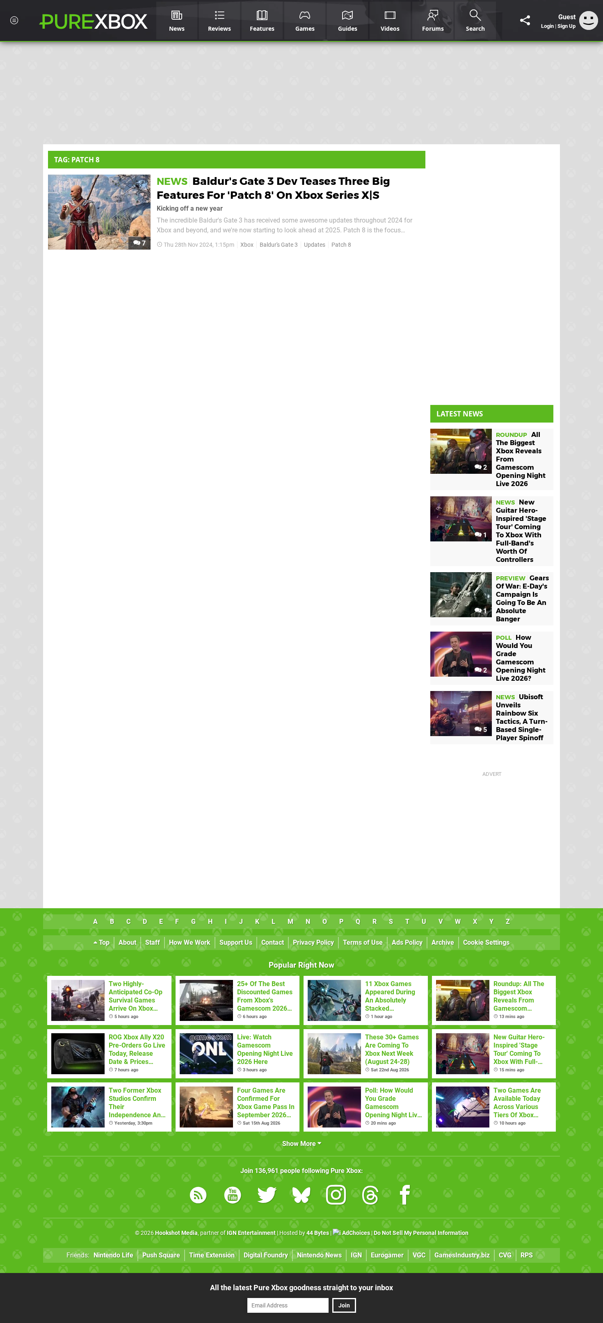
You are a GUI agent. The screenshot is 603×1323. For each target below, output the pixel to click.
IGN (356, 1255)
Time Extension (212, 1255)
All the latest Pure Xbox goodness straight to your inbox (301, 1287)
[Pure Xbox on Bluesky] (301, 1196)
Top (103, 942)
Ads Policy (407, 942)
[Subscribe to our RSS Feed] (198, 1196)
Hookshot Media (176, 1233)
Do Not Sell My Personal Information (421, 1233)
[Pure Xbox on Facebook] (405, 1196)
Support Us (235, 942)
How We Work (189, 942)
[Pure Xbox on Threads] (370, 1196)
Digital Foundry (266, 1255)
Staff (152, 942)
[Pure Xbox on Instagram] (336, 1196)
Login (547, 26)
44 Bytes (317, 1233)
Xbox (247, 244)
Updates (314, 244)
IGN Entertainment (251, 1233)
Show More (299, 1144)
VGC (419, 1255)
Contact (272, 942)
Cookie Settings (486, 942)
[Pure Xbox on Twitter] (267, 1196)
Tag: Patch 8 (77, 159)
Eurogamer (387, 1255)
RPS (527, 1255)
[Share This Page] (525, 20)
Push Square (161, 1255)
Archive (443, 942)
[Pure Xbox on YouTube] (232, 1196)
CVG (505, 1255)
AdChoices (355, 1233)
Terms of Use (363, 942)
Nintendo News (319, 1255)
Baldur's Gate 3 (279, 244)
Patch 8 (341, 244)
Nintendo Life (113, 1255)
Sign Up (566, 26)
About (127, 942)
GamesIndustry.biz (462, 1255)
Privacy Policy (313, 942)
